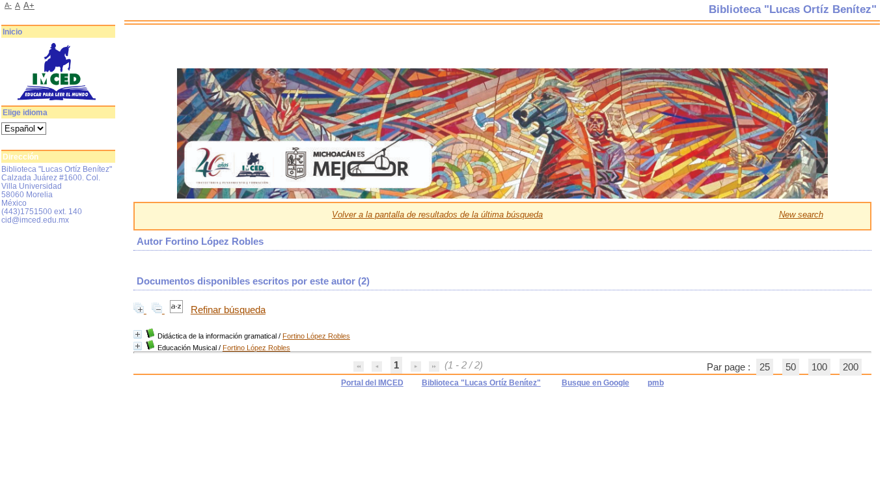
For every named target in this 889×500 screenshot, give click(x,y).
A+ (28, 5)
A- (8, 5)
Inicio (12, 31)
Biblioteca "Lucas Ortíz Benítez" (481, 382)
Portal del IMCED (372, 382)
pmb (656, 382)
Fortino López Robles (316, 336)
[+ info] (137, 334)
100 (819, 367)
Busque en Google (595, 382)
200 (850, 367)
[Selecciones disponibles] (177, 310)
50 (791, 367)
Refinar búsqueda (228, 310)
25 (764, 367)
